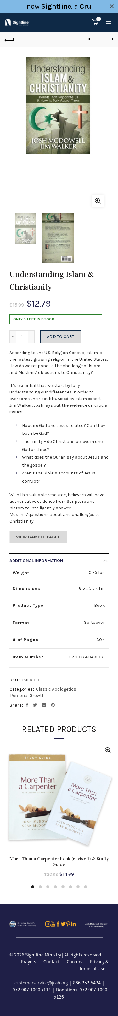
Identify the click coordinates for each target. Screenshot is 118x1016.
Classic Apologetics (56, 689)
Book (99, 605)
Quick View (107, 750)
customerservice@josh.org (41, 982)
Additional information (36, 560)
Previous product (93, 39)
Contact (51, 961)
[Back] (9, 39)
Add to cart (60, 336)
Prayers (28, 961)
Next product (108, 39)
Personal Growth (27, 695)
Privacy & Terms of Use (94, 965)
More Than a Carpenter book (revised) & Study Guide (59, 862)
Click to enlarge (98, 201)
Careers (74, 961)
